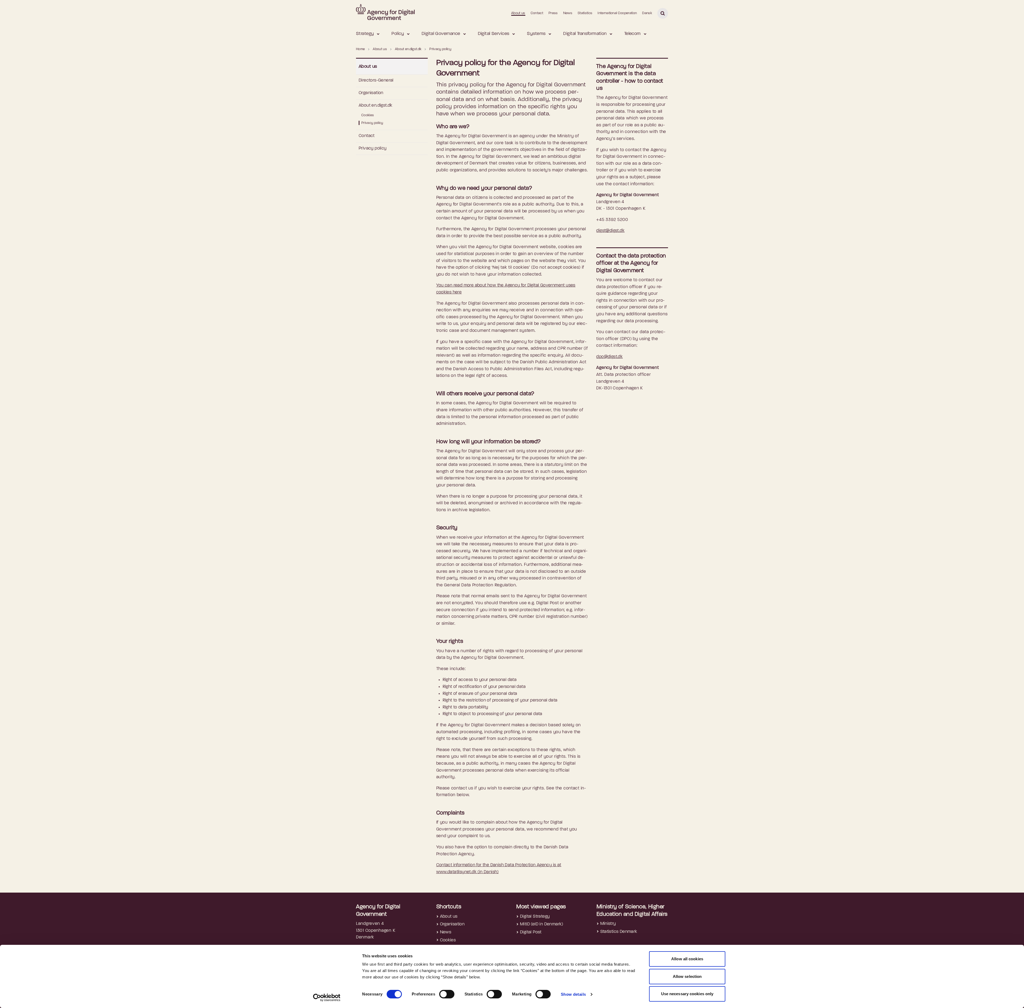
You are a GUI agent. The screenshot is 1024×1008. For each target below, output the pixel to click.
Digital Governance (441, 33)
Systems (536, 33)
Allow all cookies (687, 959)
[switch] (446, 994)
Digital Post (531, 932)
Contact (537, 13)
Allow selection (687, 976)
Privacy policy (372, 123)
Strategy (365, 33)
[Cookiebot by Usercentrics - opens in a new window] (326, 998)
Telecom (632, 33)
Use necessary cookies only (687, 993)
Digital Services (494, 33)
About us (518, 13)
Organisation (371, 93)
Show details (573, 994)
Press (553, 13)
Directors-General (376, 80)
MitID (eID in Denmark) (541, 924)
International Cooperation (617, 13)
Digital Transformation (584, 33)
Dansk (647, 13)
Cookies (367, 115)
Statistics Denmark (618, 932)
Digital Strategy (535, 916)
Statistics (585, 13)
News (567, 13)
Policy (397, 33)
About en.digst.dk (376, 105)
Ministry (608, 924)
